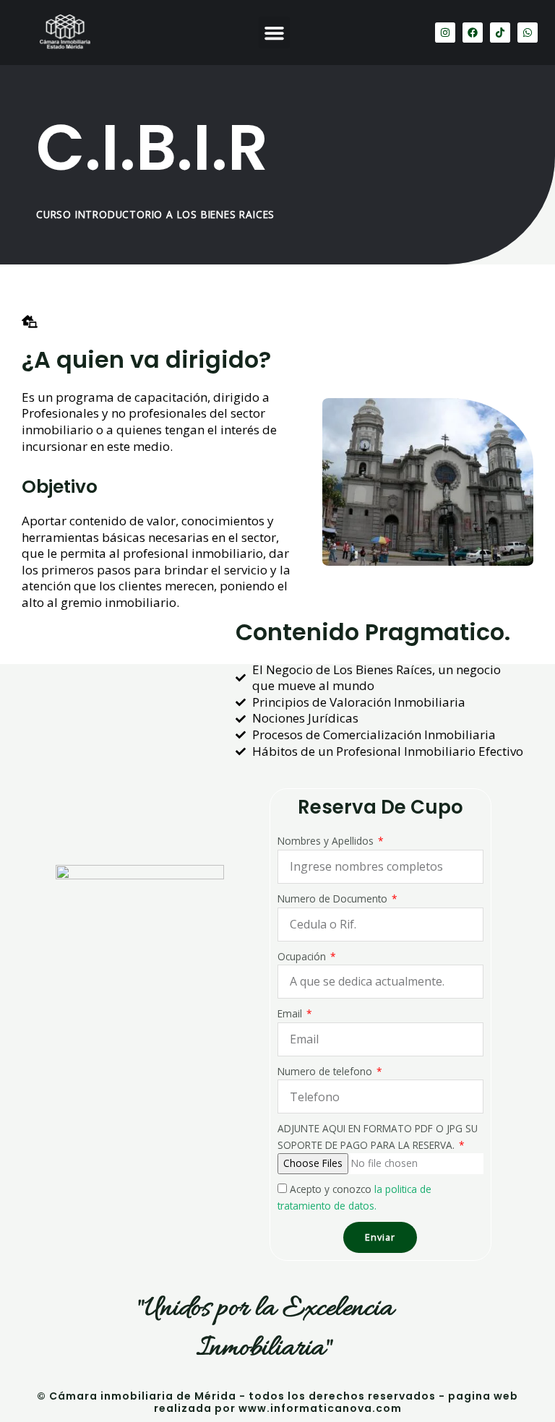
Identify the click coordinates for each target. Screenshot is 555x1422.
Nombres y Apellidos (327, 841)
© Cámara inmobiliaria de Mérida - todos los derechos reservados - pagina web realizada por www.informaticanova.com (277, 1402)
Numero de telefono (326, 1071)
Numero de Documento (334, 898)
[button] (275, 32)
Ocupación (303, 956)
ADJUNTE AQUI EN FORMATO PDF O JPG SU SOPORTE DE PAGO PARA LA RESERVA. (378, 1136)
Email (291, 1013)
